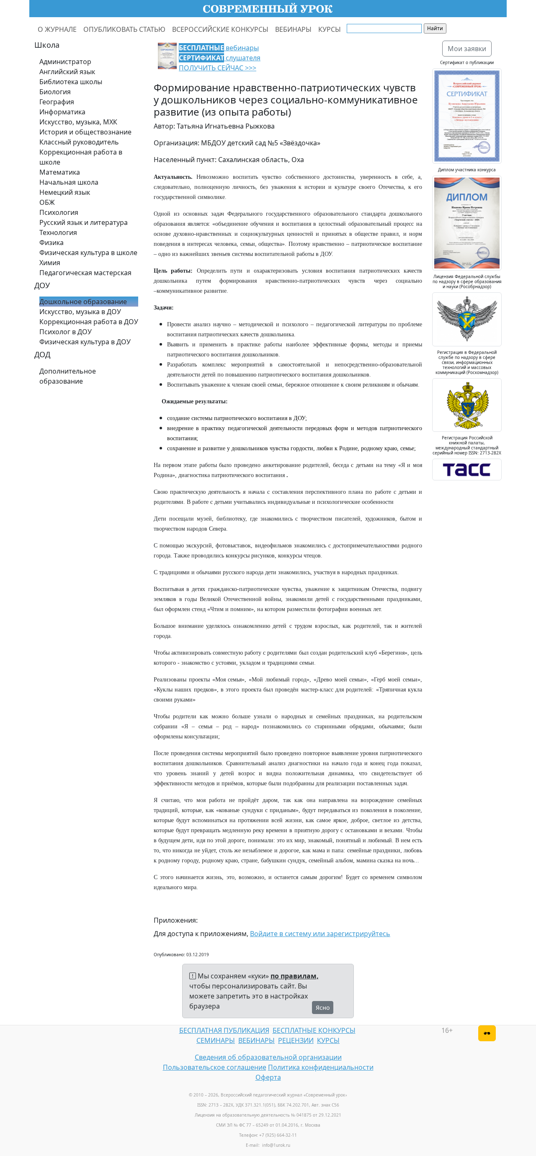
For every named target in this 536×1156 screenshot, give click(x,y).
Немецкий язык (64, 192)
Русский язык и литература (83, 222)
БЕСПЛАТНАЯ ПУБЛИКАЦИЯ (224, 1030)
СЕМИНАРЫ (215, 1040)
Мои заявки (467, 48)
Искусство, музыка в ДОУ (80, 311)
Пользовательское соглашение (214, 1067)
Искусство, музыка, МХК (78, 121)
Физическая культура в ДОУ (85, 341)
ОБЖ (47, 202)
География (56, 101)
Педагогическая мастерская (85, 272)
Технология (58, 232)
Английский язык (67, 71)
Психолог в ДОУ (65, 331)
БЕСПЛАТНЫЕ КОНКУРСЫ (314, 1030)
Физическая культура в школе (88, 252)
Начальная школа (68, 182)
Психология (58, 212)
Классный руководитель (79, 142)
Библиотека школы (70, 81)
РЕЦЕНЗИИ (296, 1040)
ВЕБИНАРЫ (293, 29)
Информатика (62, 111)
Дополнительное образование (67, 376)
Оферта (268, 1077)
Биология (55, 91)
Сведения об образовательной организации (268, 1057)
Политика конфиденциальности (321, 1067)
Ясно (323, 1008)
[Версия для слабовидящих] (487, 1033)
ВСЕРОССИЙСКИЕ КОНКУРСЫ (220, 29)
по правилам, (295, 976)
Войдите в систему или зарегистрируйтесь (320, 933)
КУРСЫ (329, 29)
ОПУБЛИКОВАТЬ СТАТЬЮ (124, 29)
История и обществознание (85, 132)
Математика (59, 172)
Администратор (65, 61)
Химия (49, 262)
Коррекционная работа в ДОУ (88, 321)
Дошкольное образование (83, 301)
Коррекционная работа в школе (80, 157)
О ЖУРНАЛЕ (57, 29)
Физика (51, 242)
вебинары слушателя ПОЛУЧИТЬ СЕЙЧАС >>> (219, 57)
